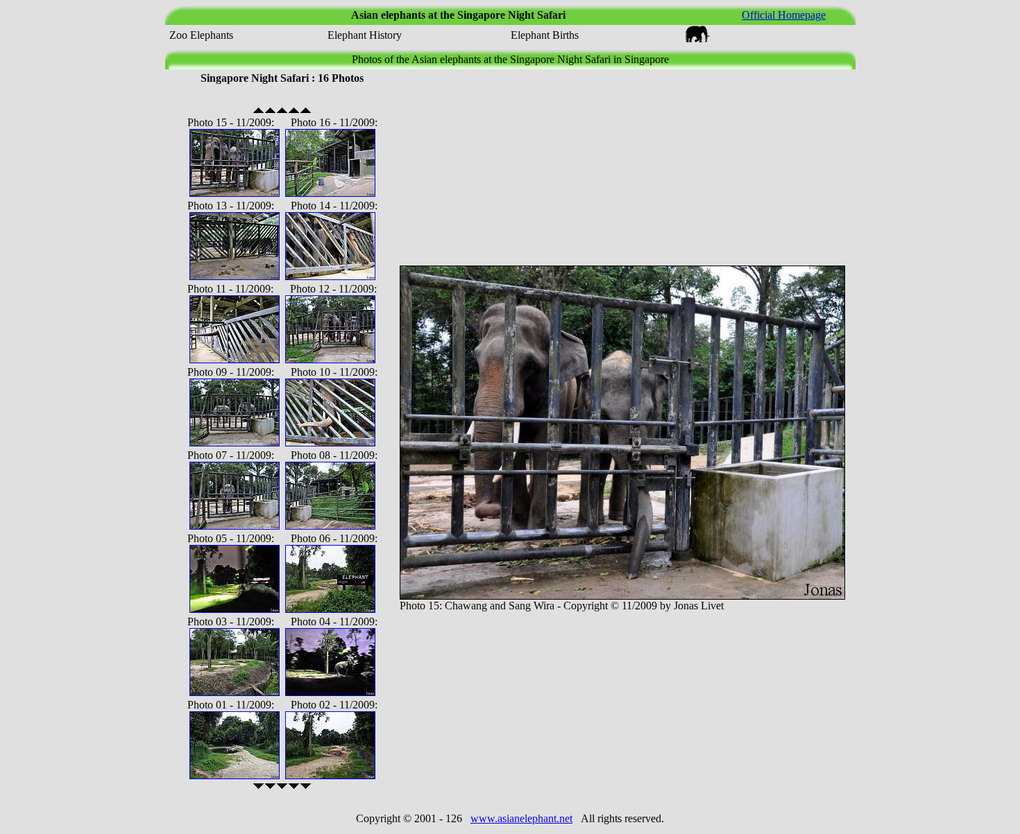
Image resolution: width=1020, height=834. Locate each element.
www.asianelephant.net (521, 818)
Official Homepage (784, 15)
